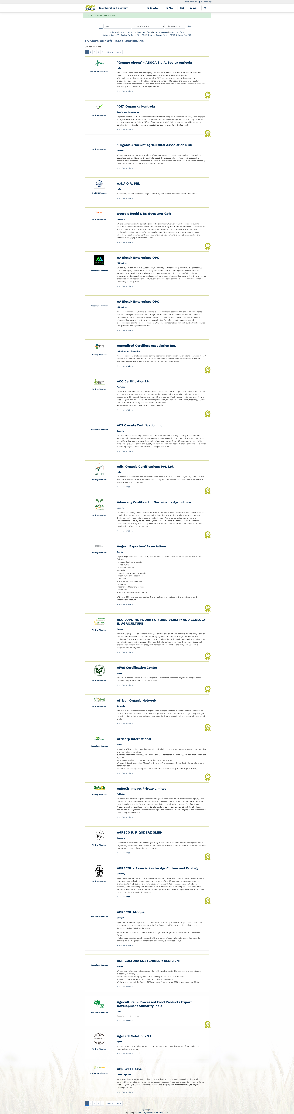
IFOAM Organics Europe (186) (154, 35)
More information (125, 91)
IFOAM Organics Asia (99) (180, 35)
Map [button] (170, 8)
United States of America (128, 351)
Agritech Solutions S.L (134, 1036)
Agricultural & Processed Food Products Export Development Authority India (154, 1004)
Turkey (120, 552)
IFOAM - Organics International (149, 1112)
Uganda (120, 508)
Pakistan (121, 794)
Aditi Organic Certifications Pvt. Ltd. (145, 466)
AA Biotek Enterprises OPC (138, 258)
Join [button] (194, 8)
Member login (206, 2)
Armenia (120, 150)
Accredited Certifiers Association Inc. (146, 345)
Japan (119, 673)
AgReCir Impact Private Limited (142, 788)
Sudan (120, 745)
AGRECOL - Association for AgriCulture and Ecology (157, 868)
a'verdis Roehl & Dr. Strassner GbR (144, 213)
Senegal (120, 918)
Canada (120, 431)
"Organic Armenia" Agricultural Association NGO (154, 145)
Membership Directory (113, 7)
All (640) (114, 32)
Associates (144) (160, 32)
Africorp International (134, 739)
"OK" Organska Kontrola (136, 106)
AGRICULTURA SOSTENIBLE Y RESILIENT (149, 961)
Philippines (122, 263)
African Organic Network (136, 700)
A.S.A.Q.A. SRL (128, 183)
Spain (119, 1042)
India (119, 472)
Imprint (144, 1110)
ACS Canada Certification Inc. (140, 425)
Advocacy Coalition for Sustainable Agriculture (154, 502)
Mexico (120, 966)
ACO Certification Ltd (133, 381)
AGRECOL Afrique (130, 912)
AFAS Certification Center (137, 667)
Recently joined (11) (128, 32)
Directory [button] (154, 8)
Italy (119, 68)
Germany (121, 219)
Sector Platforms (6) (130, 35)
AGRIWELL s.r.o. (129, 1069)
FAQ (182, 8)
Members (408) (145, 32)
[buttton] (205, 8)
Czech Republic (124, 1075)
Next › (110, 52)
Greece (120, 629)
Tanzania (121, 706)
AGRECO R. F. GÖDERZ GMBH (140, 832)
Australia (121, 387)
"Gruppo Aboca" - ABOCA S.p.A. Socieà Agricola (154, 62)
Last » (118, 52)
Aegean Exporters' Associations (142, 546)
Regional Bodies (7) (110, 35)
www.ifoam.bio (191, 2)
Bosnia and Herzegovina (128, 112)
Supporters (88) (176, 32)
